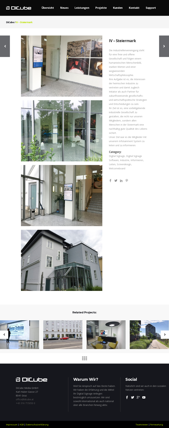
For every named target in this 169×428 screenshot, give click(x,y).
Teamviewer (142, 424)
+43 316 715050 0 (25, 403)
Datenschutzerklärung (37, 424)
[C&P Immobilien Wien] (104, 335)
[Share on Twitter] (115, 180)
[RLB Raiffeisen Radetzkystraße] (60, 335)
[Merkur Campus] (147, 335)
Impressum (11, 424)
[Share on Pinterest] (126, 180)
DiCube (10, 22)
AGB (21, 424)
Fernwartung (156, 424)
